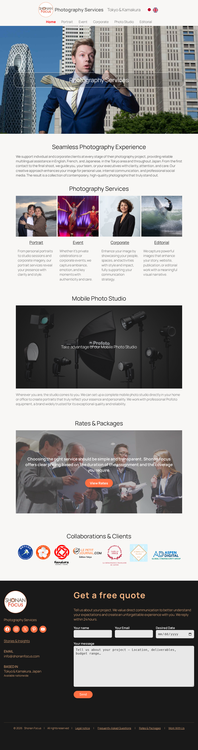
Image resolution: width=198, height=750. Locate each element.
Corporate (120, 242)
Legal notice (82, 728)
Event (78, 242)
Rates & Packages (150, 728)
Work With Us (176, 728)
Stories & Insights (17, 640)
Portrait (36, 242)
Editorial (161, 242)
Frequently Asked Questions (114, 728)
